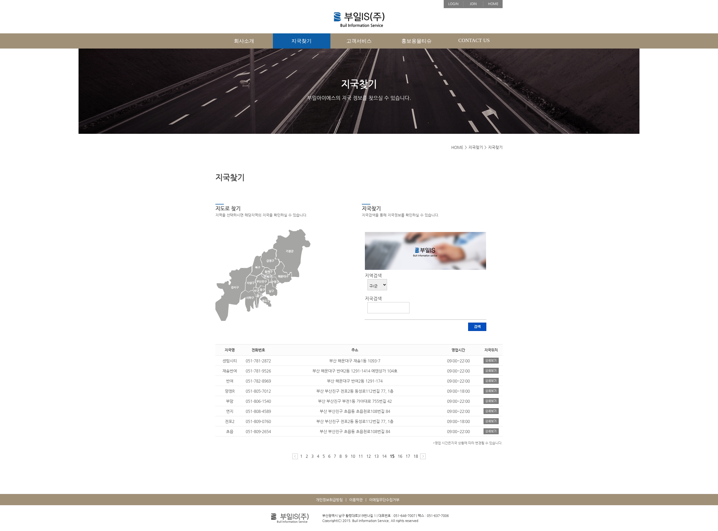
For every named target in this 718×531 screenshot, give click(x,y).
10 (353, 456)
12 (368, 456)
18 (415, 456)
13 (376, 456)
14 (384, 456)
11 (360, 456)
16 (400, 456)
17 (408, 456)
